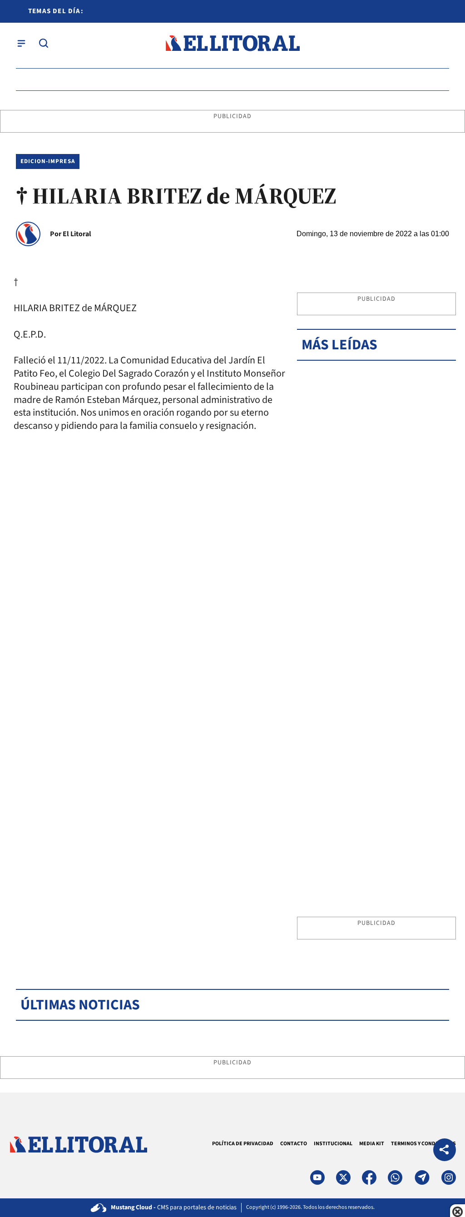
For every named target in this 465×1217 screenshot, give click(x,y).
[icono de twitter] (343, 1177)
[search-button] (43, 43)
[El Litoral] (232, 43)
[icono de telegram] (422, 1177)
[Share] (444, 1150)
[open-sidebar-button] (21, 43)
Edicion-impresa (47, 161)
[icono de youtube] (317, 1177)
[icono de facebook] (369, 1177)
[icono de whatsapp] (395, 1177)
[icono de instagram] (448, 1177)
